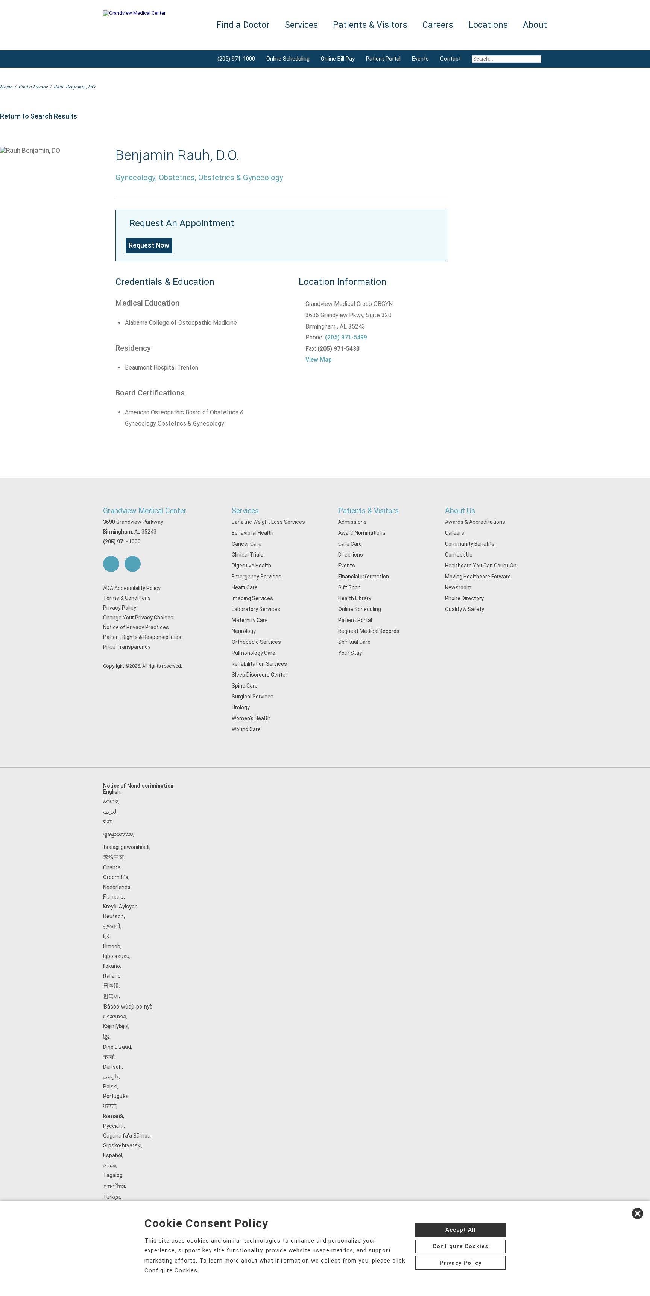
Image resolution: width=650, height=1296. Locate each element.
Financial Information (363, 576)
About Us (460, 511)
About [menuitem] (535, 25)
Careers (454, 533)
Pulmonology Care (253, 653)
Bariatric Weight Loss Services (268, 522)
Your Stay (350, 653)
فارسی (111, 1077)
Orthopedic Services (256, 642)
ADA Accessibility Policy (132, 588)
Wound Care (246, 729)
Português (116, 1096)
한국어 (111, 996)
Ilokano (111, 966)
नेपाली (108, 1057)
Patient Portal (383, 58)
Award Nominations (362, 533)
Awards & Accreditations (475, 522)
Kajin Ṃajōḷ (115, 1026)
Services (245, 511)
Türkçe (111, 1197)
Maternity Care (250, 620)
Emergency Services (256, 576)
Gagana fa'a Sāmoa (126, 1136)
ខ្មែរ (106, 1037)
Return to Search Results (38, 116)
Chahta (112, 867)
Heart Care (245, 587)
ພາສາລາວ (114, 1016)
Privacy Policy (119, 608)
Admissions (352, 522)
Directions (350, 555)
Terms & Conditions (127, 598)
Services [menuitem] (301, 25)
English (111, 792)
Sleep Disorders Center (259, 675)
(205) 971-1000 (236, 58)
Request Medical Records (368, 631)
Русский (113, 1126)
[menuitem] (506, 59)
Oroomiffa (115, 877)
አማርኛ (110, 802)
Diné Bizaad (117, 1047)
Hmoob (111, 946)
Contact (450, 58)
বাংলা (107, 821)
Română (113, 1116)
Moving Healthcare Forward (478, 576)
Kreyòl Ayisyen (120, 907)
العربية (110, 812)
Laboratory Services (256, 609)
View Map (318, 359)
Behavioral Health (252, 533)
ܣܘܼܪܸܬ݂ (109, 1165)
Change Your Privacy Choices (138, 618)
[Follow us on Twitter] (133, 564)
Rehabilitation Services (259, 664)
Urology (241, 707)
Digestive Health (251, 566)
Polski (110, 1086)
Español (112, 1155)
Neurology (244, 631)
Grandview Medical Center (145, 511)
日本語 (111, 986)
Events (420, 58)
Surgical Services (252, 697)
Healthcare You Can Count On (480, 566)
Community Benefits (470, 544)
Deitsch (112, 1067)
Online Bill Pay (338, 58)
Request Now (149, 245)
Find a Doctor (33, 86)
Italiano (112, 976)
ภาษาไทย (114, 1186)
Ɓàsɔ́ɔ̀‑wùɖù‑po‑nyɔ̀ (128, 1007)
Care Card (350, 544)
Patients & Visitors (368, 511)
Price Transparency (126, 647)
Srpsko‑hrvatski (122, 1145)
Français (113, 897)
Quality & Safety (464, 609)
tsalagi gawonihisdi (126, 847)
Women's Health (251, 718)
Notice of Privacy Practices (136, 627)
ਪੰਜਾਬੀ (109, 1106)
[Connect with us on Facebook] (111, 564)
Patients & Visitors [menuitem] (370, 25)
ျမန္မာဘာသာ (118, 834)
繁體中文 (113, 857)
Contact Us (458, 555)
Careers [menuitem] (437, 25)
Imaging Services (252, 598)
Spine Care (245, 686)
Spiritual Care (354, 642)
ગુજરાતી (111, 926)
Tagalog (113, 1175)
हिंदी (107, 936)
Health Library (354, 598)
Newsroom (458, 587)
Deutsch (113, 916)
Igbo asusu (116, 956)
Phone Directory (464, 598)
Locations (488, 25)
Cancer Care (246, 544)
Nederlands (117, 887)
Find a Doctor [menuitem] (243, 25)
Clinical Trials (247, 555)
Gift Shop (349, 587)
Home (6, 86)
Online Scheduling (288, 58)
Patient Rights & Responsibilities (142, 637)
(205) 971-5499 (346, 337)
